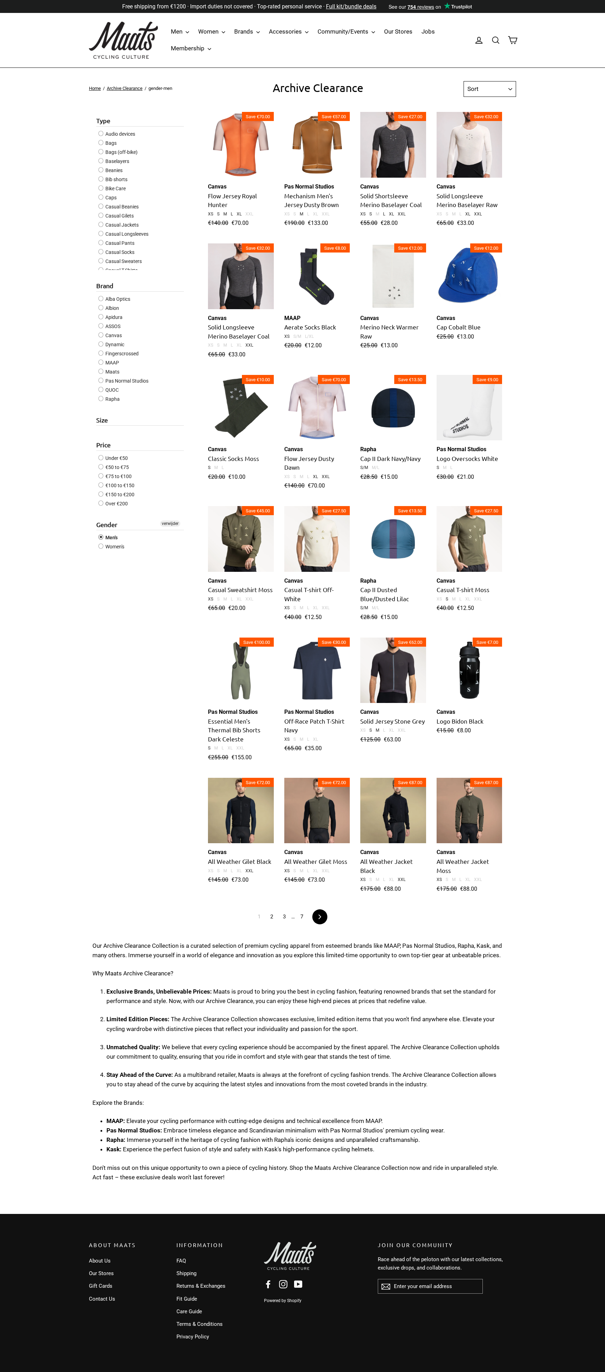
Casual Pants (119, 243)
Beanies (113, 170)
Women (209, 31)
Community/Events (344, 31)
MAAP (111, 362)
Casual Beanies (121, 206)
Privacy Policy (192, 1337)
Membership (188, 48)
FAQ (181, 1261)
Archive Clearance (124, 88)
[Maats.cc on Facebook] (268, 1284)
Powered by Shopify (282, 1300)
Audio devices (119, 134)
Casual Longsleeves (126, 234)
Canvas (113, 335)
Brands (244, 31)
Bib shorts (115, 179)
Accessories (286, 31)
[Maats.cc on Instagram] (283, 1284)
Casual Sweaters (123, 261)
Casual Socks (119, 252)
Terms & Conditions (199, 1324)
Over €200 (116, 503)
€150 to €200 (119, 494)
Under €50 (116, 458)
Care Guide (189, 1311)
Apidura (113, 317)
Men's (111, 537)
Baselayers (116, 161)
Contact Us (102, 1299)
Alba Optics (117, 299)
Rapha (112, 399)
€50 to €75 (116, 467)
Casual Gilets (119, 216)
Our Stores (398, 31)
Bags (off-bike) (121, 152)
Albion (111, 308)
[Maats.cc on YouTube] (298, 1284)
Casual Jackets (121, 225)
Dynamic (114, 344)
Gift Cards (100, 1286)
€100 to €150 (119, 485)
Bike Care (115, 188)
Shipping (186, 1273)
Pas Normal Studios (126, 381)
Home (95, 88)
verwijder (170, 523)
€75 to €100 (118, 476)
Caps (110, 197)
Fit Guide (186, 1299)
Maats (111, 372)
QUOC (111, 390)
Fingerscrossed (121, 353)
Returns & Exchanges (200, 1286)
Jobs (428, 31)
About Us (100, 1261)
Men (177, 31)
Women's (114, 546)
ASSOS (112, 326)
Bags (110, 143)
